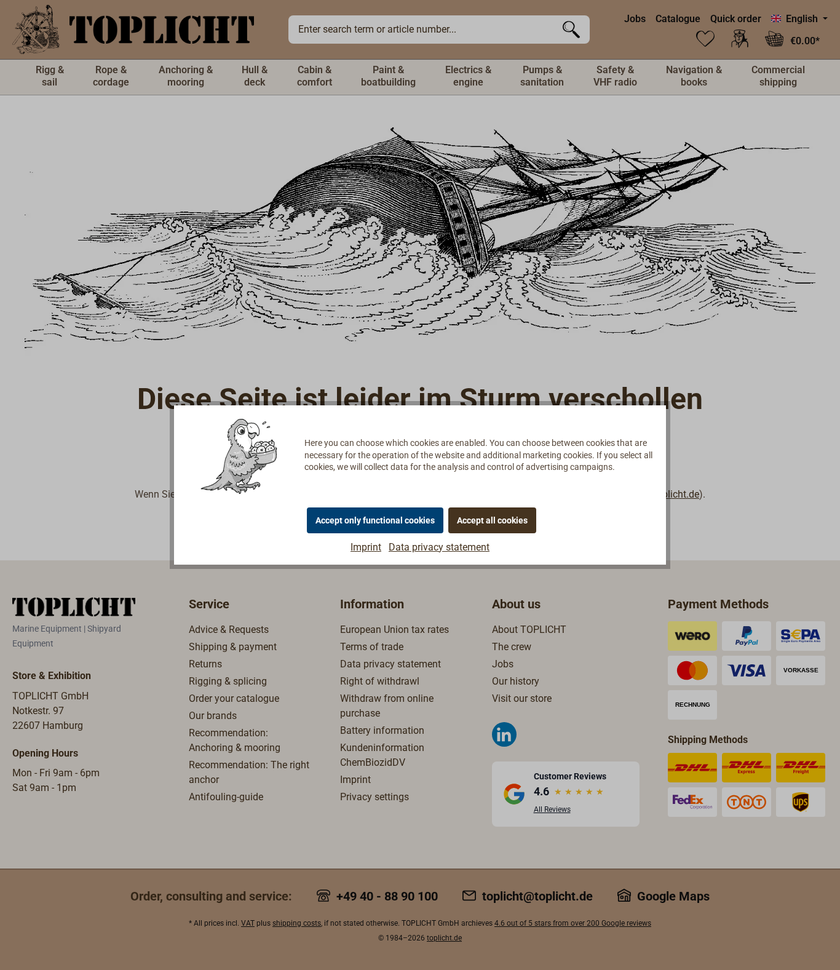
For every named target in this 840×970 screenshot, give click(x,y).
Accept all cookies (492, 520)
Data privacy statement (439, 547)
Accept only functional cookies (375, 520)
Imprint (366, 547)
